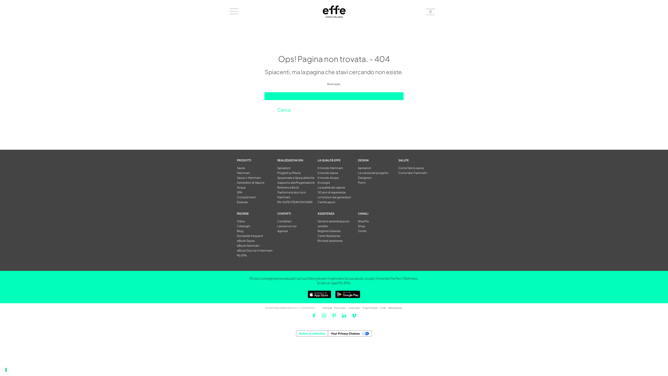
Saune (241, 168)
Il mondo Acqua (328, 177)
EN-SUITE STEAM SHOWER (294, 202)
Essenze (242, 202)
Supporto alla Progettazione (296, 182)
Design (363, 160)
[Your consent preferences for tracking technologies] (6, 370)
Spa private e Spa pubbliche (296, 177)
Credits (383, 308)
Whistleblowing (395, 308)
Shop (361, 226)
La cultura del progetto (373, 173)
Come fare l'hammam (412, 173)
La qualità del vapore (331, 187)
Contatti (284, 213)
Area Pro (363, 221)
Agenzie (282, 231)
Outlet (362, 231)
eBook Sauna (246, 240)
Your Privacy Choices (345, 333)
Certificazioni (326, 202)
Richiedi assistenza (330, 240)
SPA (239, 192)
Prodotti (244, 160)
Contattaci (284, 221)
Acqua (241, 187)
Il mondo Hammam (330, 168)
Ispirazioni (284, 168)
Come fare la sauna (411, 168)
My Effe (242, 255)
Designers (364, 177)
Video (241, 221)
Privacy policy (340, 308)
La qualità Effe (329, 160)
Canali (363, 213)
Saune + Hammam (249, 177)
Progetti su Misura (289, 173)
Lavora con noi (287, 226)
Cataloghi (243, 226)
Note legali (327, 308)
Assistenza (326, 213)
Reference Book (288, 187)
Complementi (246, 197)
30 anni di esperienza (331, 192)
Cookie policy (354, 308)
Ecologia (324, 182)
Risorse (243, 213)
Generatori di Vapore (250, 182)
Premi (362, 182)
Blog (240, 231)
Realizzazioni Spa (290, 160)
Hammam (243, 173)
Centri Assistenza (329, 236)
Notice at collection (312, 333)
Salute (403, 160)
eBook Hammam (248, 245)
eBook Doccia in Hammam (255, 250)
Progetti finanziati (370, 308)
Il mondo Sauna (328, 173)
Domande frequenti (250, 236)
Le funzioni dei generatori (334, 197)
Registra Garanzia (329, 231)
